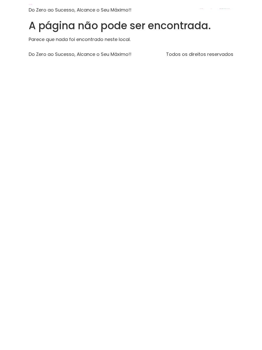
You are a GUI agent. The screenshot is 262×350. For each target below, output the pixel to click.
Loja (211, 8)
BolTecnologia (201, 8)
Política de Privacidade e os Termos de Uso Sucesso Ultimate (224, 8)
